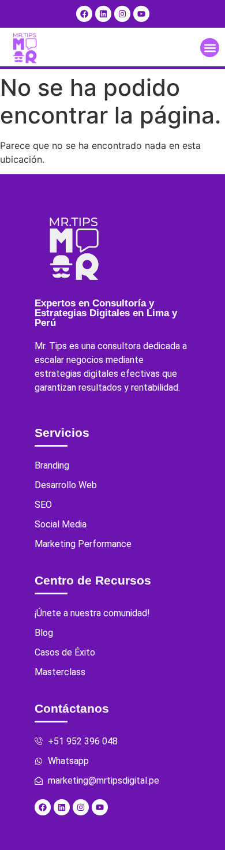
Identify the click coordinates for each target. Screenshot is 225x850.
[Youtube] (141, 14)
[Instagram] (122, 14)
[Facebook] (84, 14)
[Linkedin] (103, 14)
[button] (209, 47)
